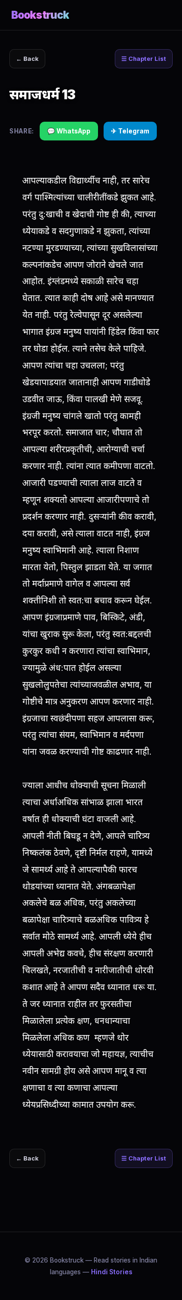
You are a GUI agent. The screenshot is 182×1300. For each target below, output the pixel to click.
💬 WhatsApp (69, 131)
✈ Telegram (130, 131)
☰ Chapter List (143, 58)
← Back (27, 58)
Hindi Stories (112, 1272)
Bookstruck (40, 14)
